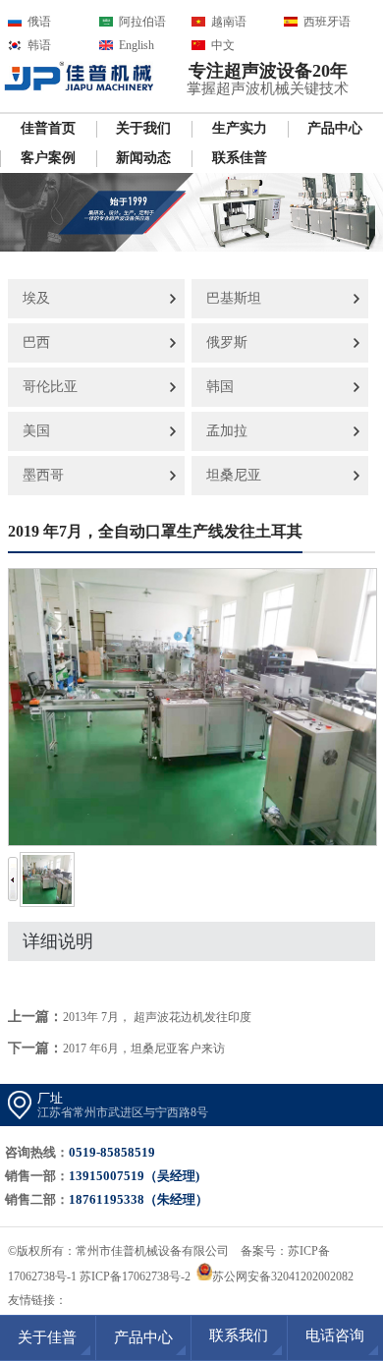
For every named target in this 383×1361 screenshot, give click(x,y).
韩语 (39, 45)
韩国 (220, 386)
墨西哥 (43, 475)
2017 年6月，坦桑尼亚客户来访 (144, 1048)
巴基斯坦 (233, 298)
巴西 (36, 342)
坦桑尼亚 (233, 475)
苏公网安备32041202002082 (283, 1276)
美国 (36, 431)
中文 (223, 45)
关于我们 (143, 128)
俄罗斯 (226, 342)
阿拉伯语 (142, 21)
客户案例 (48, 157)
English (136, 45)
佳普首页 (48, 128)
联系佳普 (239, 157)
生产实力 (239, 128)
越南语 (228, 21)
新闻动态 (143, 157)
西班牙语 (327, 21)
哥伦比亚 (50, 386)
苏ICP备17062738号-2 (135, 1276)
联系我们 (238, 1335)
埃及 (36, 298)
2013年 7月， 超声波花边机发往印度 (157, 1017)
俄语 (39, 21)
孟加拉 (226, 431)
